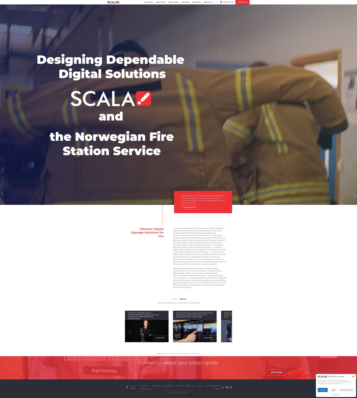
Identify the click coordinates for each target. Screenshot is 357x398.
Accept (322, 390)
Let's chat (277, 372)
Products (179, 386)
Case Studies (167, 386)
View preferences (346, 390)
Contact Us (217, 389)
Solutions (144, 386)
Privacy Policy (336, 394)
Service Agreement (214, 386)
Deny (333, 390)
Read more (160, 338)
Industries (155, 386)
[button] (353, 376)
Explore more (189, 212)
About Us (189, 386)
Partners (200, 386)
